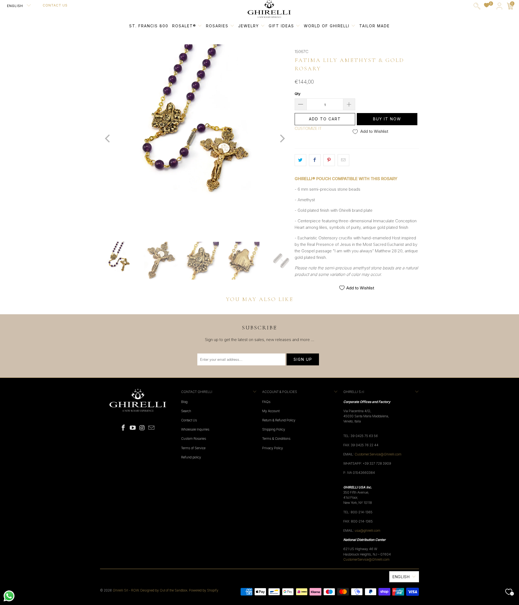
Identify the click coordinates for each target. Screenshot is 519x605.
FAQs (266, 402)
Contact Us (55, 5)
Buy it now (387, 119)
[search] (477, 7)
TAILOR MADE (374, 26)
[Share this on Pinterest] (329, 160)
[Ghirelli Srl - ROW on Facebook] (123, 428)
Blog (184, 402)
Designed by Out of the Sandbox (163, 590)
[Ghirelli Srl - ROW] (269, 9)
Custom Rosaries (193, 439)
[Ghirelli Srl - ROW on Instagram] (142, 428)
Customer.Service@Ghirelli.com (378, 454)
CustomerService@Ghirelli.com (366, 559)
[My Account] (499, 7)
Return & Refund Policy (278, 420)
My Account (271, 411)
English (15, 6)
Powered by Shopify (203, 590)
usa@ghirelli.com (367, 530)
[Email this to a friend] (343, 160)
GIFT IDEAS (282, 26)
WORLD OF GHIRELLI (327, 26)
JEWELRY (248, 26)
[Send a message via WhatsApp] (9, 596)
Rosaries (218, 26)
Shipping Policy (273, 429)
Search (186, 411)
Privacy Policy (272, 448)
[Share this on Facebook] (315, 160)
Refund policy (191, 457)
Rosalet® (184, 26)
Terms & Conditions (276, 439)
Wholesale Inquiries (195, 429)
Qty (297, 93)
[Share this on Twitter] (300, 160)
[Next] (281, 139)
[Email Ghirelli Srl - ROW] (152, 428)
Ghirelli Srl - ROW (126, 590)
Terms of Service (193, 448)
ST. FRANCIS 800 (148, 26)
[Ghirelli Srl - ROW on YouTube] (133, 428)
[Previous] (108, 139)
